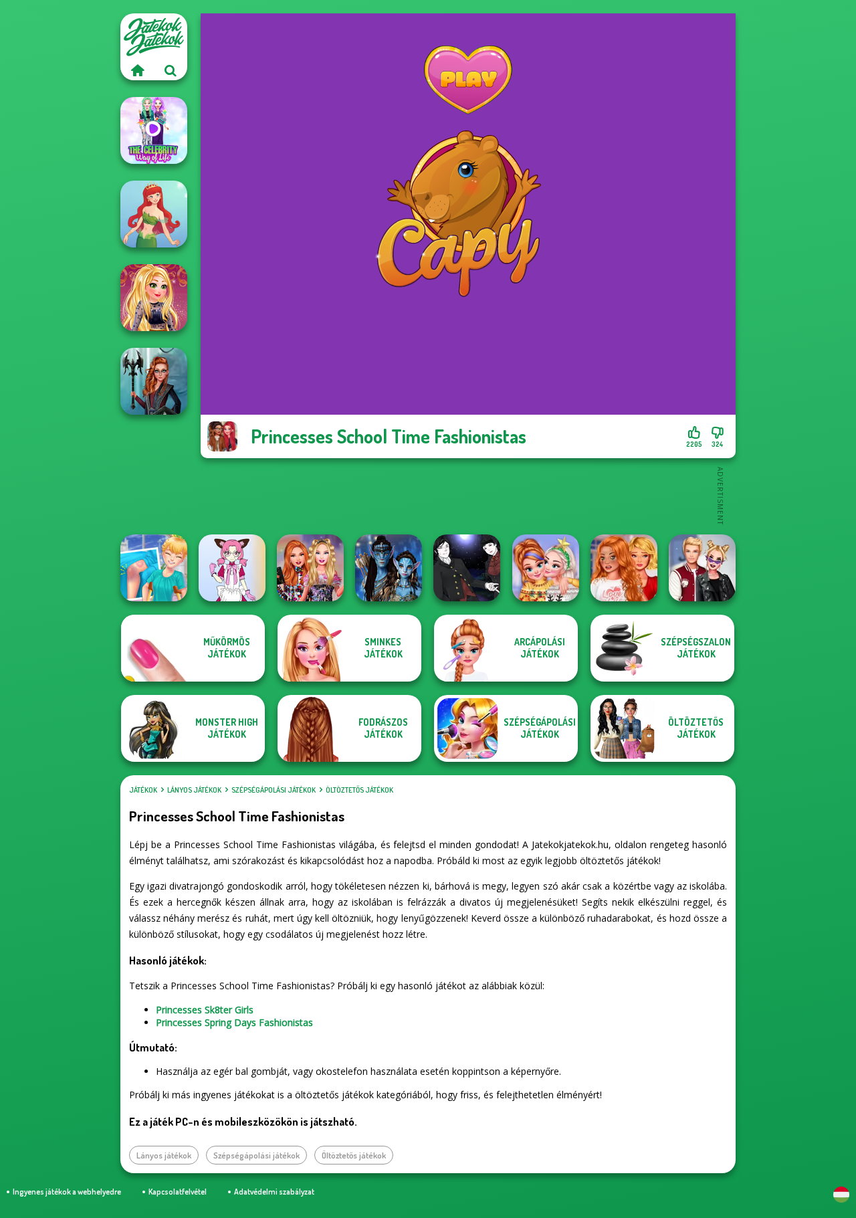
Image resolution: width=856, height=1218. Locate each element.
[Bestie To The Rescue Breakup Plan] (624, 567)
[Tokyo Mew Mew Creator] (232, 567)
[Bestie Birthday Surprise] (310, 567)
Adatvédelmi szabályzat (274, 1192)
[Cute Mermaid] (153, 214)
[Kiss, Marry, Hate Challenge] (702, 567)
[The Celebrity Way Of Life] (153, 130)
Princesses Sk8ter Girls (204, 1009)
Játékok (143, 790)
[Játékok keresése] (170, 70)
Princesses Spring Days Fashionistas (234, 1022)
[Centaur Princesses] (153, 381)
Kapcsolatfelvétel (177, 1192)
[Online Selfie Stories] (153, 297)
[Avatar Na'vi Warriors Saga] (388, 567)
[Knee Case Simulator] (153, 567)
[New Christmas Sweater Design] (545, 567)
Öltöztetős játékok (359, 790)
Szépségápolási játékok (273, 790)
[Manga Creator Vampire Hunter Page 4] (466, 567)
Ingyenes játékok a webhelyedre (67, 1192)
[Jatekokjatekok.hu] (137, 70)
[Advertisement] (468, 495)
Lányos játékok (194, 790)
